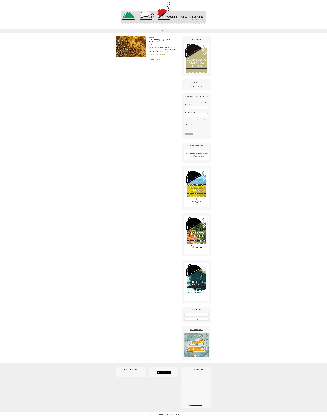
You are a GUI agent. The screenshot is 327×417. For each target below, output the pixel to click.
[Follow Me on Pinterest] (196, 405)
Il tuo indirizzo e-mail (190, 112)
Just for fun (171, 31)
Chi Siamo (194, 31)
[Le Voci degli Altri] (196, 345)
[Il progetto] (196, 58)
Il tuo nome (188, 104)
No (187, 129)
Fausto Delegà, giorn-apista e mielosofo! (162, 41)
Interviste (151, 37)
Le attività (159, 31)
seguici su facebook (131, 369)
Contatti (205, 31)
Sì (186, 124)
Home (120, 31)
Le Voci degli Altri (146, 31)
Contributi (183, 31)
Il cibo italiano (129, 31)
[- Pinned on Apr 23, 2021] (187, 375)
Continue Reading (154, 59)
